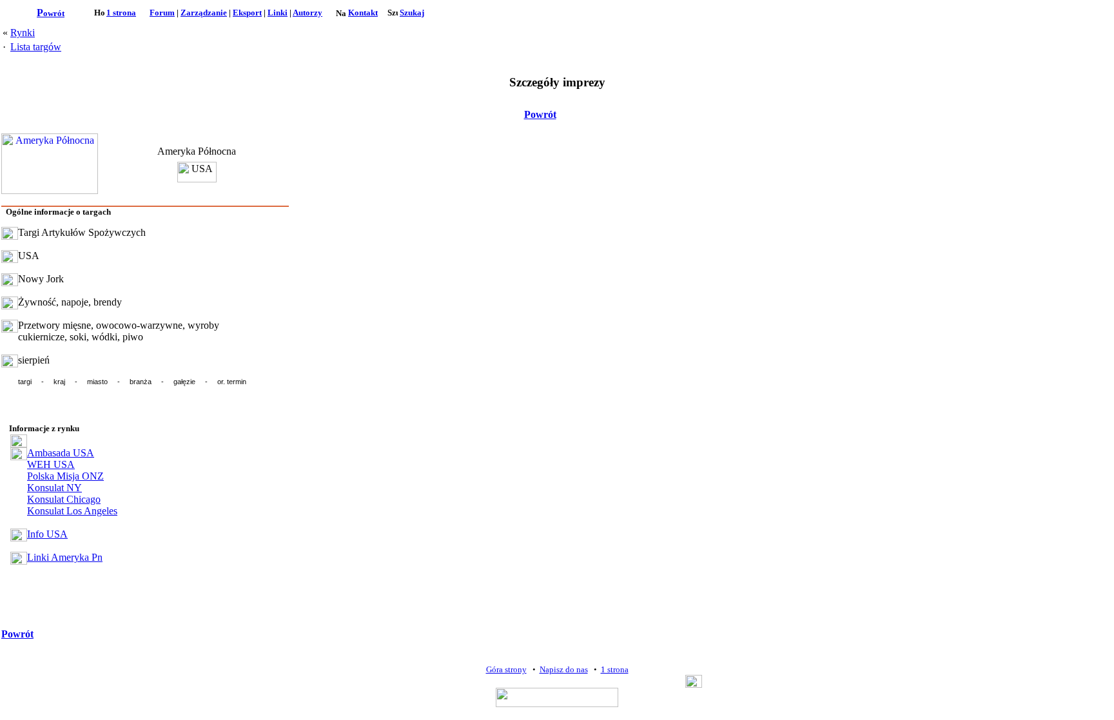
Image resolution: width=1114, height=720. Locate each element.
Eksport (247, 12)
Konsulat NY (54, 487)
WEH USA (51, 464)
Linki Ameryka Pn (65, 557)
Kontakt (363, 12)
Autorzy (307, 12)
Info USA (47, 534)
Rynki (22, 32)
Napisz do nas (564, 669)
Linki (278, 12)
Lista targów (35, 46)
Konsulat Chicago (64, 499)
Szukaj (412, 12)
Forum (162, 12)
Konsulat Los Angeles (72, 510)
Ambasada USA (60, 452)
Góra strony (506, 669)
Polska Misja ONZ (65, 476)
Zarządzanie (204, 12)
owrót (50, 13)
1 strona (121, 12)
